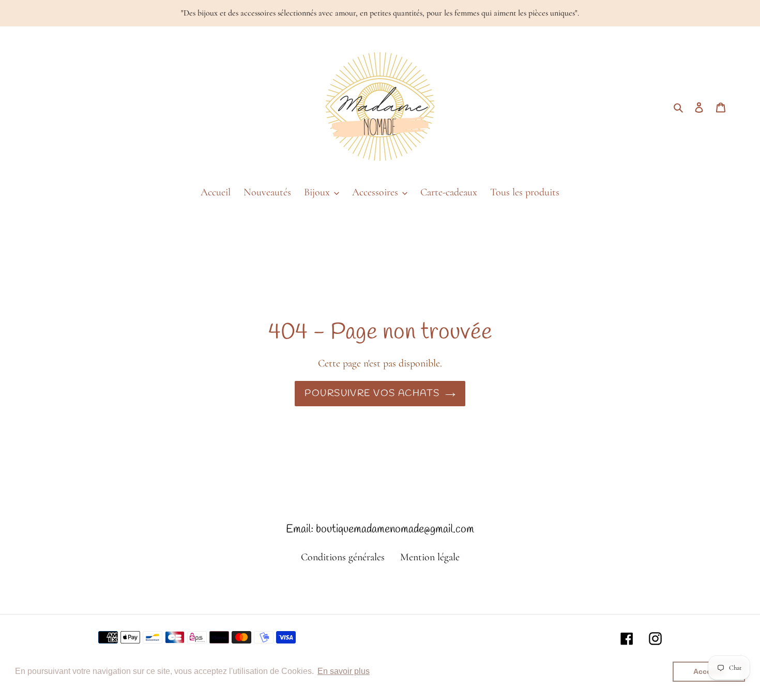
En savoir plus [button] (343, 671)
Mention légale (430, 557)
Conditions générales (343, 557)
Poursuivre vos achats (372, 393)
